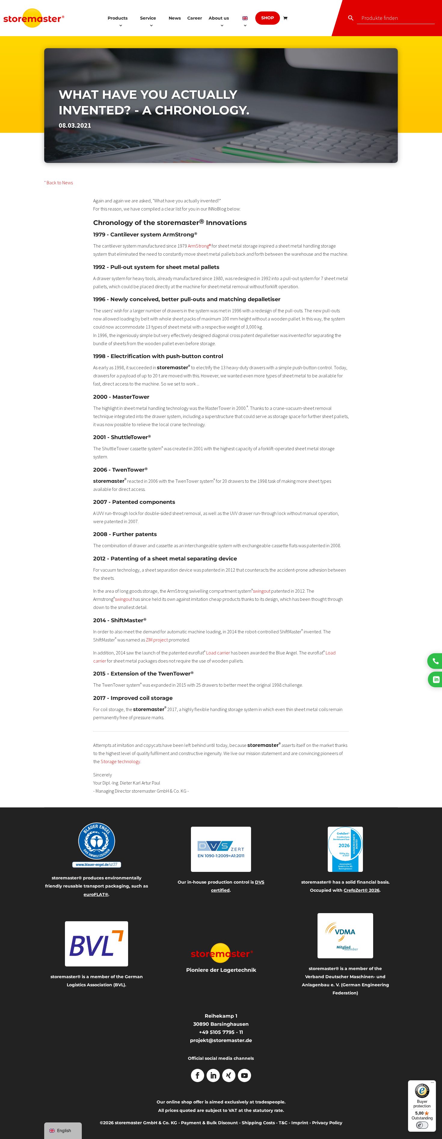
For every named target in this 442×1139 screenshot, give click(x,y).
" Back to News (58, 182)
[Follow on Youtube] (244, 1075)
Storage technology (120, 761)
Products (117, 18)
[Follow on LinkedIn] (213, 1075)
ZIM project (157, 640)
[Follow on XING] (228, 1075)
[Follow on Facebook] (197, 1075)
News (175, 18)
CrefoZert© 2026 (361, 890)
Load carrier (218, 653)
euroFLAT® (96, 894)
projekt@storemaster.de (221, 1040)
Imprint (299, 1122)
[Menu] (432, 1084)
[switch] (422, 1125)
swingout (261, 591)
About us (219, 18)
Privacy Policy (327, 1122)
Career (194, 18)
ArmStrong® (199, 246)
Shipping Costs (258, 1122)
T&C (283, 1122)
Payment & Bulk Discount (209, 1122)
